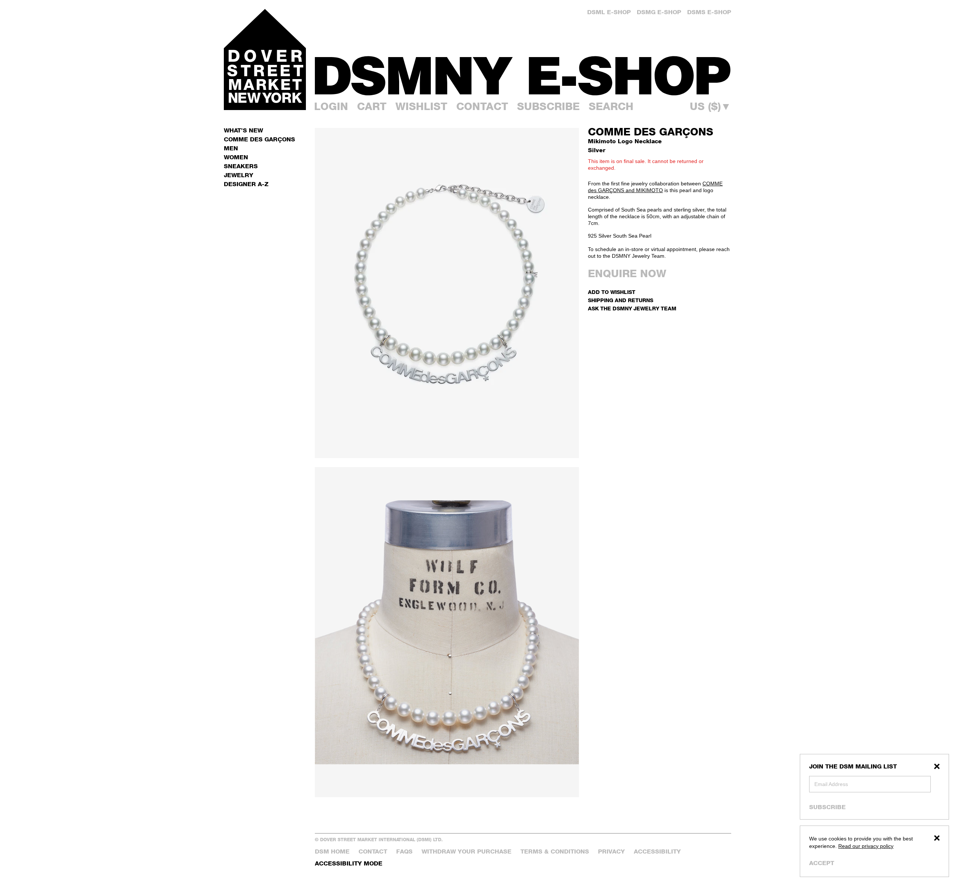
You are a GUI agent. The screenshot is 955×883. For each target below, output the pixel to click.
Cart (371, 106)
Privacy (611, 851)
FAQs (404, 851)
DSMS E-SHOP (709, 12)
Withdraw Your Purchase (466, 851)
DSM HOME (332, 851)
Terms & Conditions (554, 851)
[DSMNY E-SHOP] (523, 71)
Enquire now (627, 273)
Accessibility (657, 851)
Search (611, 106)
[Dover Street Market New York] (265, 59)
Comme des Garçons (650, 131)
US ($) (710, 106)
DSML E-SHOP (609, 12)
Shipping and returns (620, 300)
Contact (482, 106)
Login (331, 106)
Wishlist (421, 106)
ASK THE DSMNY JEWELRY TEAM (632, 308)
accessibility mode (348, 863)
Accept (821, 863)
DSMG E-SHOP (659, 12)
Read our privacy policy (865, 846)
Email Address (831, 784)
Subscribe (827, 807)
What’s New (243, 130)
